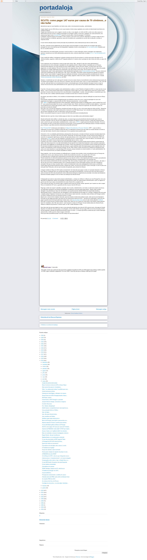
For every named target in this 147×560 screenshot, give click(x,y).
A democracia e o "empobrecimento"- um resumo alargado (56, 458)
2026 (42, 335)
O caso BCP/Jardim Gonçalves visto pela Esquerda (54, 462)
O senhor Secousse (47, 403)
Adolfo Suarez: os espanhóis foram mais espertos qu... (55, 408)
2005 (42, 505)
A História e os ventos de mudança (49, 324)
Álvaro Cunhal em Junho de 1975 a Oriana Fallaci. (54, 385)
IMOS (44, 102)
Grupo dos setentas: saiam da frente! (51, 449)
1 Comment (55, 218)
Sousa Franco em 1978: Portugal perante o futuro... (54, 395)
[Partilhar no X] (64, 218)
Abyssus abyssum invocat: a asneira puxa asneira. (54, 422)
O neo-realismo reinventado (49, 464)
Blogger (92, 556)
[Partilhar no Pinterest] (67, 218)
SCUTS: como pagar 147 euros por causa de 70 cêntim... (56, 426)
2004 (42, 507)
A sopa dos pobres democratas (49, 383)
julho (43, 372)
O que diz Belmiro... (47, 472)
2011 (42, 494)
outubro (44, 366)
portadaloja (56, 7)
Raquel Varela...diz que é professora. (51, 435)
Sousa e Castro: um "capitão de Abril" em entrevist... (54, 431)
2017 (42, 354)
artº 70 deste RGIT (46, 128)
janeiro (44, 487)
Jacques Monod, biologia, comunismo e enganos (54, 401)
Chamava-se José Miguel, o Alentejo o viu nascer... (54, 393)
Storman (78, 556)
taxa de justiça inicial (77, 199)
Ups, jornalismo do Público (48, 416)
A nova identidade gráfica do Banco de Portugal (53, 424)
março (44, 381)
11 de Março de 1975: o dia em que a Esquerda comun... (56, 456)
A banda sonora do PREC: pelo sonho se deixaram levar (55, 476)
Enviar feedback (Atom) (76, 313)
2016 (42, 356)
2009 (42, 498)
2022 (42, 343)
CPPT (49, 138)
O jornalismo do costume (48, 466)
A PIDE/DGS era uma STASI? (49, 453)
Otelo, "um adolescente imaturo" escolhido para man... (55, 389)
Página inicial (75, 309)
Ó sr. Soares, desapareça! (48, 405)
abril (43, 379)
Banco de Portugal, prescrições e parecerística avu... (55, 420)
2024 (42, 339)
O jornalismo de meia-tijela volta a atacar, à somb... (54, 445)
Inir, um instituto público (92, 47)
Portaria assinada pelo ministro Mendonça (51, 77)
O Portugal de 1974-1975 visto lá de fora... (52, 441)
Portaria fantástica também (88, 71)
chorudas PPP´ (57, 35)
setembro (44, 368)
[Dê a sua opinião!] (62, 218)
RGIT (78, 122)
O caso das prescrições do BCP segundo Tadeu (53, 439)
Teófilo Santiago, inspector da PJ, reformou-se (53, 468)
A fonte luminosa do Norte (48, 391)
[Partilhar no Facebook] (65, 218)
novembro (45, 364)
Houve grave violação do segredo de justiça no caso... (55, 451)
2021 (42, 345)
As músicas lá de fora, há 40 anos (50, 481)
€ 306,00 (100, 199)
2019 (42, 350)
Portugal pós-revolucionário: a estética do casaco (54, 474)
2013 (42, 490)
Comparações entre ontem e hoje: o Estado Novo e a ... (55, 460)
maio (43, 376)
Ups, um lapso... (46, 412)
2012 (42, 492)
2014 (42, 360)
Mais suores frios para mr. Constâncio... (51, 387)
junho (43, 374)
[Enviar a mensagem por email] (61, 218)
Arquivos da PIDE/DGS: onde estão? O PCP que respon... (56, 428)
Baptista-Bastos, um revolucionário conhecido (53, 437)
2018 (42, 352)
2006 (42, 503)
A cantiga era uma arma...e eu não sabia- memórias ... (55, 483)
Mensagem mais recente (48, 309)
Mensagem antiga (101, 309)
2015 (42, 358)
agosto (44, 370)
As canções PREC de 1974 (48, 478)
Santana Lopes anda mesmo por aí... (51, 418)
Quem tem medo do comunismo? (50, 443)
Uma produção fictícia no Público (50, 410)
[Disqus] (73, 242)
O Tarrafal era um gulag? (48, 447)
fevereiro (44, 485)
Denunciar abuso (44, 519)
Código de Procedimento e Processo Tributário (77, 128)
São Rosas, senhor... (47, 397)
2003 (42, 509)
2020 (42, 348)
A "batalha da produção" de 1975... (50, 470)
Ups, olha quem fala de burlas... (50, 414)
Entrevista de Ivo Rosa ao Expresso (51, 317)
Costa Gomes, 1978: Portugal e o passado (52, 399)
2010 (42, 496)
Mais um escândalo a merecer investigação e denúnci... (55, 433)
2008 (42, 500)
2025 (42, 337)
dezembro (45, 362)
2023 (42, 341)
